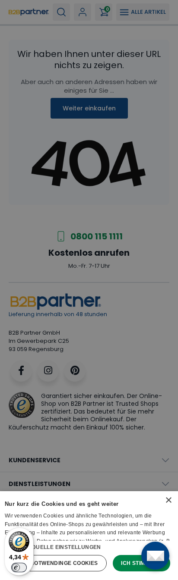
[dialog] (89, 535)
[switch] (19, 567)
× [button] (168, 500)
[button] (89, 547)
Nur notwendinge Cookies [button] (57, 563)
